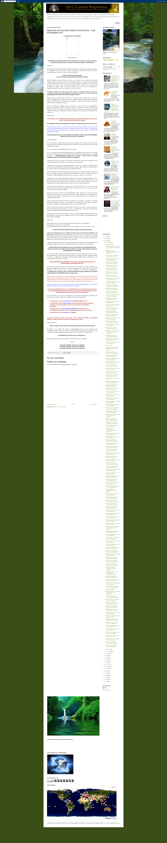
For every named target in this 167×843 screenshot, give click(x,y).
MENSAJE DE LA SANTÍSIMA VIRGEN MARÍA (115, 175)
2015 (105, 673)
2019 (105, 236)
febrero (107, 666)
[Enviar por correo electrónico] (63, 353)
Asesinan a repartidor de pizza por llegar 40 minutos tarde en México (115, 149)
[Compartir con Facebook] (68, 353)
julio (106, 655)
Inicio (73, 404)
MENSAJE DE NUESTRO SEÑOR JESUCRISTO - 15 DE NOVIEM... (112, 416)
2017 (105, 240)
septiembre (108, 651)
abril (106, 662)
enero (106, 668)
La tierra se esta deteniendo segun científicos (115, 162)
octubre (107, 649)
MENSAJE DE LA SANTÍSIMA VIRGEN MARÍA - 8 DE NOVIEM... (111, 528)
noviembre (107, 244)
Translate (114, 69)
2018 (105, 238)
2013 (105, 677)
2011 (105, 681)
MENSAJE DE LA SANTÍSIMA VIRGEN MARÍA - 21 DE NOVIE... (111, 349)
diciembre (107, 242)
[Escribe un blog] (65, 353)
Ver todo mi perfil (107, 690)
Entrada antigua (93, 404)
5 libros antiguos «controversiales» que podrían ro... (111, 430)
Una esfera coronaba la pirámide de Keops (115, 122)
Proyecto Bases (108, 345)
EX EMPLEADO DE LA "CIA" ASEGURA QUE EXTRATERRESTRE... (111, 573)
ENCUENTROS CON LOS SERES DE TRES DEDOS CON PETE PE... (112, 247)
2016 (105, 671)
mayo (106, 659)
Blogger (118, 823)
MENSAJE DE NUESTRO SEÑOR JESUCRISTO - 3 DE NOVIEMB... (112, 593)
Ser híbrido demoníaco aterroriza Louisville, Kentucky (110, 568)
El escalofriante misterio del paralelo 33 (114, 92)
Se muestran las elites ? (110, 589)
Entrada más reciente (52, 404)
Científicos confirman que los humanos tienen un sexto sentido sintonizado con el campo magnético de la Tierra (111, 108)
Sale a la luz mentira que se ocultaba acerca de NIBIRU (115, 202)
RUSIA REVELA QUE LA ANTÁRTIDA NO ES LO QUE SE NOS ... (112, 252)
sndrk (105, 823)
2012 (105, 679)
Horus (105, 687)
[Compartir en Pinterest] (70, 353)
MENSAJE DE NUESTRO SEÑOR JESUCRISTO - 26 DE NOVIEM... (112, 332)
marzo (107, 664)
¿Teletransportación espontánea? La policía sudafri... (111, 490)
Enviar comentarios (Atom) (59, 406)
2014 (105, 675)
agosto (107, 653)
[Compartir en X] (66, 353)
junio (106, 657)
